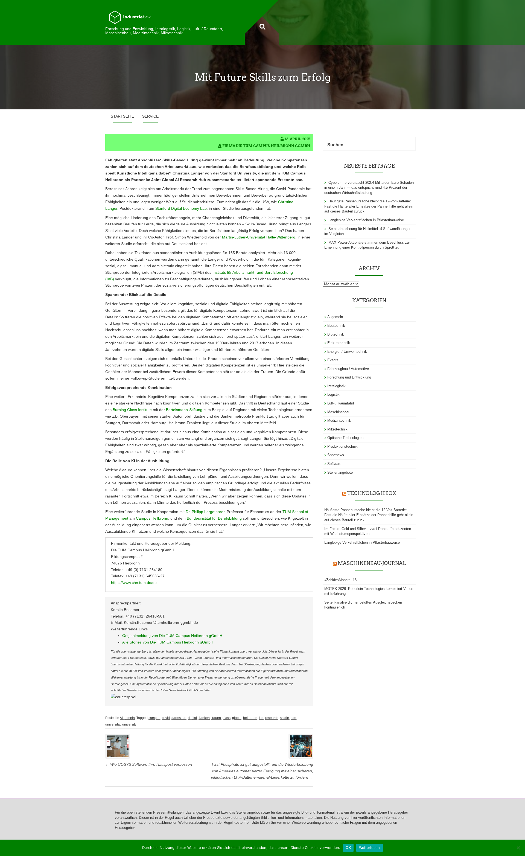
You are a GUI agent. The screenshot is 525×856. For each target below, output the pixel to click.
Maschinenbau (338, 412)
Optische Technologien (345, 438)
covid (166, 718)
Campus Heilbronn (152, 518)
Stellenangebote (340, 472)
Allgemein (127, 718)
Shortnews (335, 455)
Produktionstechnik (342, 446)
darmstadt (178, 718)
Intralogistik (336, 386)
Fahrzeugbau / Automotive (348, 369)
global (236, 718)
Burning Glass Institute (132, 409)
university (129, 724)
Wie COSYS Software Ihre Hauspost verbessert (148, 764)
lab (261, 718)
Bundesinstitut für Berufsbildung (214, 518)
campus (154, 718)
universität (113, 724)
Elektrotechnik (338, 343)
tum (293, 718)
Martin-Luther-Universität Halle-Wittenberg (258, 237)
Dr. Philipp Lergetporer (205, 511)
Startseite (122, 116)
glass (227, 718)
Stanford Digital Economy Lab (181, 208)
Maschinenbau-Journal (372, 563)
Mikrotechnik (337, 429)
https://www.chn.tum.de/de (134, 582)
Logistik (333, 394)
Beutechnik (336, 326)
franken (204, 718)
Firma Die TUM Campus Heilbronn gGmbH (266, 146)
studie (284, 718)
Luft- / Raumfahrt (340, 403)
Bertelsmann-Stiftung (184, 409)
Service (150, 116)
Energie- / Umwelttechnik (347, 352)
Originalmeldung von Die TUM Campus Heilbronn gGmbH (172, 635)
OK (348, 847)
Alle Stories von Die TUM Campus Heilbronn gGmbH (167, 642)
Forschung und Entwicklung (349, 377)
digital (192, 718)
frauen (216, 718)
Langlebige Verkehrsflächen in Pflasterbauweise (366, 220)
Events (333, 360)
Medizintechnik (339, 420)
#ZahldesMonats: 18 (340, 580)
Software (334, 464)
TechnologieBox (371, 493)
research (271, 718)
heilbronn (250, 718)
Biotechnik (335, 334)
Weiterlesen (369, 847)
